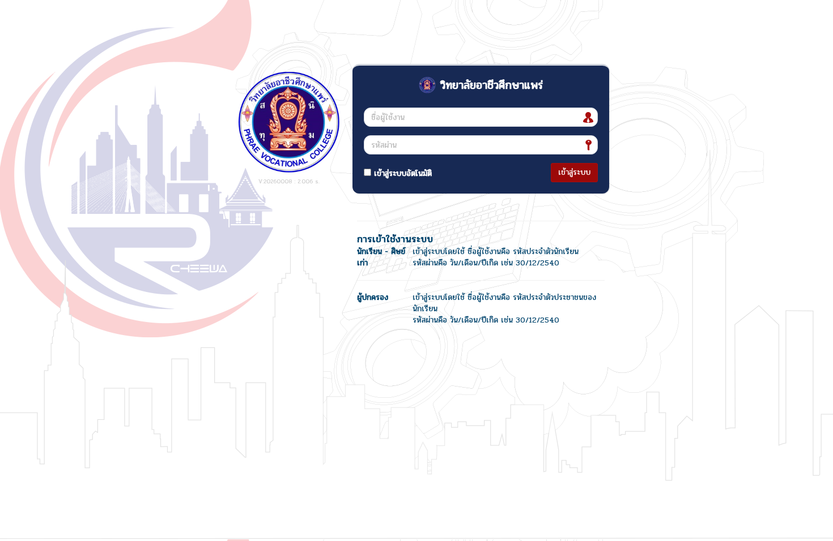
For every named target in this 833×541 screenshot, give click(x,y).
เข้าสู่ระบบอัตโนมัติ (401, 173)
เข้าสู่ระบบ (574, 172)
